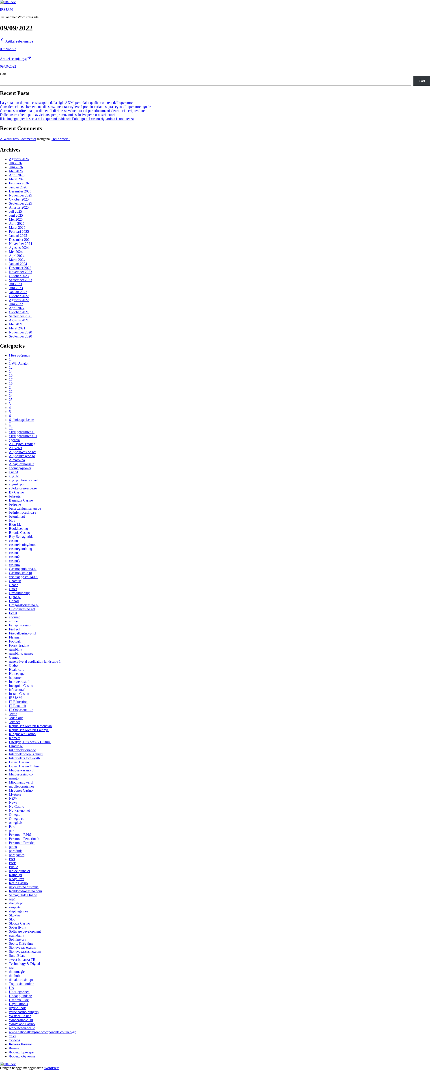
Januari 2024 (18, 264)
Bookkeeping (18, 528)
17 (11, 379)
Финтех (15, 1048)
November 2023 (20, 272)
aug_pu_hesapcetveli (24, 480)
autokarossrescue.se (23, 488)
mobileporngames (21, 786)
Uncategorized (19, 992)
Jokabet (14, 722)
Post (12, 859)
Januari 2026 (18, 187)
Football (15, 641)
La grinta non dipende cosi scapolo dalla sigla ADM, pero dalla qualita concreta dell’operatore (66, 103)
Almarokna (17, 460)
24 (11, 395)
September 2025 (20, 203)
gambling (15, 649)
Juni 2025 (16, 215)
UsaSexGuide (19, 1000)
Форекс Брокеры (21, 1052)
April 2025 (16, 223)
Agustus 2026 (19, 159)
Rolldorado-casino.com (25, 891)
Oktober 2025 (19, 199)
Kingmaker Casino (22, 734)
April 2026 (16, 175)
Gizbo (13, 665)
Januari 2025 (18, 235)
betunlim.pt (17, 516)
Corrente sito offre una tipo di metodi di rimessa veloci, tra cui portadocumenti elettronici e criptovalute (72, 111)
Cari (3, 74)
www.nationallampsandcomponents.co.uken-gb (42, 1032)
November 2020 (20, 332)
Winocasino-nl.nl (21, 1020)
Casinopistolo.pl (20, 573)
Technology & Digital (24, 963)
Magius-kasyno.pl (21, 770)
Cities (13, 589)
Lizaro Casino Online (24, 766)
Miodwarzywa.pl (21, 782)
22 (11, 391)
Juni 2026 (16, 167)
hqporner (15, 677)
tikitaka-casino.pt (21, 980)
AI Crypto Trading (22, 444)
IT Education (18, 702)
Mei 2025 (16, 219)
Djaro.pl (15, 597)
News (13, 802)
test (11, 968)
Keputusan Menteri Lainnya (29, 730)
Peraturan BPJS (20, 835)
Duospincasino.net (22, 609)
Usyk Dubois (18, 1004)
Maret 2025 (17, 227)
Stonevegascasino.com (25, 951)
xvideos (14, 1040)
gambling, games (21, 653)
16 (11, 375)
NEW (13, 798)
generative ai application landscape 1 (35, 661)
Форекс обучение (22, 1056)
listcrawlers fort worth (24, 758)
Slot (12, 919)
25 (11, 400)
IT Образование (21, 710)
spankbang (16, 935)
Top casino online (21, 984)
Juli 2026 (15, 163)
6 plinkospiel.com (21, 420)
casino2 (14, 557)
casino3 (14, 561)
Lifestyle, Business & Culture (30, 742)
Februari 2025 (19, 231)
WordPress (51, 1068)
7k (11, 428)
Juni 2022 (16, 304)
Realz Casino (18, 883)
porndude (15, 851)
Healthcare (16, 669)
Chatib (13, 585)
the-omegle (17, 972)
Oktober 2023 (19, 276)
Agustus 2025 (19, 207)
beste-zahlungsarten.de (25, 508)
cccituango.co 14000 (23, 577)
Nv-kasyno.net (19, 810)
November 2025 (20, 195)
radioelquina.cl (19, 871)
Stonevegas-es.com (22, 947)
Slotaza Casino (19, 923)
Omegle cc (16, 818)
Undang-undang (20, 996)
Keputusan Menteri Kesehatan (30, 726)
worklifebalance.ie (22, 1028)
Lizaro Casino (19, 762)
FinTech (15, 629)
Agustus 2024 (19, 248)
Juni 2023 (16, 288)
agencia (14, 440)
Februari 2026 (19, 183)
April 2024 (16, 256)
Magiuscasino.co (21, 774)
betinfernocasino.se (22, 512)
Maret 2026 (17, 179)
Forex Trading (19, 645)
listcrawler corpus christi (26, 754)
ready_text (16, 879)
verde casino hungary (24, 1012)
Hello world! (61, 139)
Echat (13, 613)
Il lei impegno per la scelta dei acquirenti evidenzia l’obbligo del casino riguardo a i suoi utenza (67, 119)
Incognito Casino (21, 686)
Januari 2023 (18, 292)
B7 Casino (16, 492)
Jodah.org (16, 718)
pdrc (12, 831)
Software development (25, 931)
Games (14, 657)
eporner (14, 617)
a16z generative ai (21, 432)
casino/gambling (20, 549)
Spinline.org (17, 939)
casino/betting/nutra (23, 545)
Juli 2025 (15, 211)
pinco (13, 847)
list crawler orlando (22, 750)
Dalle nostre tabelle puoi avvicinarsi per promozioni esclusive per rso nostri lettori (57, 115)
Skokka (14, 915)
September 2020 (20, 336)
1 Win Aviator (19, 363)
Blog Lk (15, 524)
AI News (15, 448)
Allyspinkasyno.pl (22, 456)
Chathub (15, 581)
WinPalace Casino (22, 1024)
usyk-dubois (17, 1008)
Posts (12, 863)
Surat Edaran (18, 955)
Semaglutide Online (23, 895)
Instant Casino (19, 694)
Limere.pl (16, 746)
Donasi (14, 601)
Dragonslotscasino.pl (24, 605)
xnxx (12, 1036)
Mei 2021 (16, 324)
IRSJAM (6, 9)
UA (11, 988)
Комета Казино (20, 1044)
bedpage (15, 504)
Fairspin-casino (19, 625)
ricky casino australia (24, 887)
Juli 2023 (15, 284)
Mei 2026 (16, 171)
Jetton (13, 714)
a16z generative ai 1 (23, 436)
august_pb (16, 484)
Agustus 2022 (19, 300)
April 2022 (16, 308)
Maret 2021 (17, 328)
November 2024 (20, 244)
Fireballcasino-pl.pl (22, 633)
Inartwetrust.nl (19, 681)
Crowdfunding (19, 593)
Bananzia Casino (21, 500)
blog (12, 520)
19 (11, 383)
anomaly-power (20, 468)
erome (13, 621)
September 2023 (20, 280)
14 (11, 371)
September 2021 (20, 316)
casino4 (14, 565)
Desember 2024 (20, 239)
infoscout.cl (17, 690)
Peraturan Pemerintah (24, 839)
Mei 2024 (16, 252)
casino (13, 540)
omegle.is (15, 822)
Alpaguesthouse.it (21, 464)
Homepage (16, 673)
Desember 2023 (20, 268)
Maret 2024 (17, 260)
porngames (16, 855)
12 (11, 367)
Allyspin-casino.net (22, 452)
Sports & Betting (21, 943)
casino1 (14, 553)
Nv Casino (16, 806)
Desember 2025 (20, 191)
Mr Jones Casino (21, 790)
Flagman (15, 637)
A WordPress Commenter (18, 139)
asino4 (13, 472)
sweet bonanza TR (22, 959)
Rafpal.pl (15, 875)
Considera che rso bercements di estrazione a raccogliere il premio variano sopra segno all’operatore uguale (75, 107)
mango (14, 778)
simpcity (15, 907)
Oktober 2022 (19, 296)
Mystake (15, 794)
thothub (14, 976)
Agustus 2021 (19, 320)
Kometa (14, 738)
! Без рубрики (19, 355)
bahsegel (15, 496)
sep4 (12, 899)
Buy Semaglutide (21, 536)
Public (13, 867)
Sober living (17, 927)
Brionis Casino (19, 532)
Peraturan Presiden (22, 843)
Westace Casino (20, 1016)
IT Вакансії (17, 706)
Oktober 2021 (19, 312)
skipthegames (18, 911)
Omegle (14, 814)
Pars (12, 827)
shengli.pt (16, 903)
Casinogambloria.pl (23, 569)
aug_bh (14, 476)
